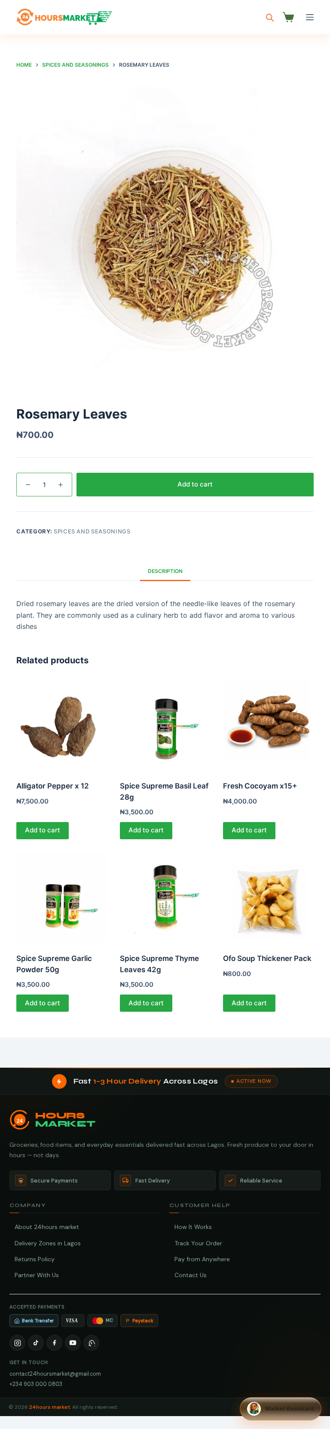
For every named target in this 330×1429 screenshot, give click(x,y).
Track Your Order (198, 1243)
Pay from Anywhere (202, 1259)
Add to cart (195, 484)
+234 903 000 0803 (35, 1384)
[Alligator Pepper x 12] (61, 725)
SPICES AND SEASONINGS (92, 531)
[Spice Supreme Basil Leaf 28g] (165, 725)
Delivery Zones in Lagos (48, 1243)
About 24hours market (47, 1227)
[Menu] (310, 17)
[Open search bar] (270, 17)
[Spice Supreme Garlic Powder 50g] (61, 897)
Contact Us (190, 1275)
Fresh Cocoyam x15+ (260, 786)
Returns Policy (35, 1259)
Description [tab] (165, 571)
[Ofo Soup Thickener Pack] (268, 897)
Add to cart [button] (42, 830)
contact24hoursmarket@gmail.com (55, 1373)
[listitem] (17, 1343)
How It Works (193, 1227)
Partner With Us (37, 1275)
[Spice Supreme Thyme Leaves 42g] (165, 897)
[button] (280, 1408)
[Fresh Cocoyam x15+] (268, 725)
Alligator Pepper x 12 (52, 786)
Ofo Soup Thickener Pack (267, 958)
